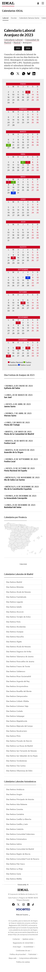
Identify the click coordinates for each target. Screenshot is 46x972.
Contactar (16, 939)
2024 (28, 48)
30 (13, 193)
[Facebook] (13, 904)
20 (8, 145)
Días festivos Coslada (14, 711)
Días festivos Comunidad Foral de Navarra (22, 859)
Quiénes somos (27, 939)
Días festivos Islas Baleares (16, 804)
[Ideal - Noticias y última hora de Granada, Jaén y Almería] (8, 3)
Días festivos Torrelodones (16, 761)
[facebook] (12, 73)
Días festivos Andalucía (15, 789)
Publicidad (32, 954)
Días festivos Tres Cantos (16, 766)
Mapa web (12, 958)
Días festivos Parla (13, 622)
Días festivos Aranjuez (14, 632)
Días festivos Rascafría (15, 637)
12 (23, 303)
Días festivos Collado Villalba (17, 701)
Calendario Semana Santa (29, 18)
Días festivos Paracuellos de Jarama (20, 662)
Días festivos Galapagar (15, 716)
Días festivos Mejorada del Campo (19, 726)
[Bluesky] (28, 73)
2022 (18, 48)
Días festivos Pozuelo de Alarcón (19, 741)
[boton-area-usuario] (38, 3)
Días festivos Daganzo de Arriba (18, 652)
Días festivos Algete (14, 642)
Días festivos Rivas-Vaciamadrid (18, 676)
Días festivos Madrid (14, 582)
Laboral (5, 18)
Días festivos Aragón (14, 794)
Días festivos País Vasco (15, 864)
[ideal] (23, 890)
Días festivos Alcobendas (16, 627)
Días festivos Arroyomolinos (17, 686)
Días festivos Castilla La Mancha (18, 819)
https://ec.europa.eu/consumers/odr (25, 934)
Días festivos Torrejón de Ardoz (18, 617)
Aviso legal (17, 947)
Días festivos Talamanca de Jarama (19, 657)
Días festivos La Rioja (14, 869)
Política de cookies (23, 962)
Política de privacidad (18, 954)
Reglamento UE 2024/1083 (23, 943)
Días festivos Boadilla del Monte (18, 691)
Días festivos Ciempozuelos (16, 696)
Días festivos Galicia (14, 844)
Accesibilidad (28, 947)
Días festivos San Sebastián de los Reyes (22, 756)
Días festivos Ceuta (13, 874)
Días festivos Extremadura (16, 839)
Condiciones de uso (23, 951)
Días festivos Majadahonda (16, 721)
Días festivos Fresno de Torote (18, 666)
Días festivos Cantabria (15, 814)
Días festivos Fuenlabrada (16, 597)
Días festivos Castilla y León (17, 824)
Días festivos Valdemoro (15, 671)
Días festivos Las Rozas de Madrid (19, 746)
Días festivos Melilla (14, 879)
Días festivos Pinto (13, 736)
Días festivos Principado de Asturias (20, 799)
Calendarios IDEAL (12, 11)
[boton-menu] (43, 3)
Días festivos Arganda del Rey (18, 681)
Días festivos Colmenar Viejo (17, 706)
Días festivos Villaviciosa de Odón (19, 771)
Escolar (14, 18)
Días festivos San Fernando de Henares (21, 751)
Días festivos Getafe (14, 607)
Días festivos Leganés (14, 602)
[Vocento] (23, 909)
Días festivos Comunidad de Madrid (20, 849)
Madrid (16, 42)
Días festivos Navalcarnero (16, 731)
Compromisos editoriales (28, 958)
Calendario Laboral (13, 39)
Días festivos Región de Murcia (18, 854)
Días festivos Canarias (14, 809)
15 (13, 258)
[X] (17, 73)
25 (8, 356)
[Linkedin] (33, 73)
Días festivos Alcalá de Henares (18, 592)
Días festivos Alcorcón (15, 612)
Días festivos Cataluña (14, 829)
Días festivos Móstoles (15, 587)
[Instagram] (23, 904)
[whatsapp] (23, 73)
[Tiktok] (33, 904)
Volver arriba (22, 884)
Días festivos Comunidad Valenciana (20, 834)
